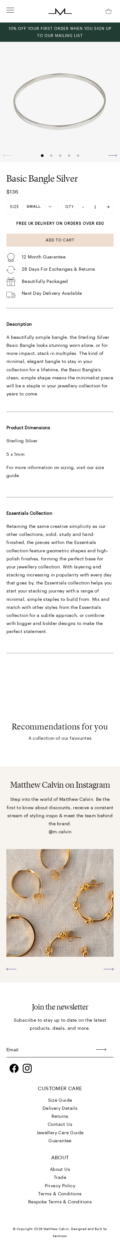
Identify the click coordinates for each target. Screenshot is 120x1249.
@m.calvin (60, 832)
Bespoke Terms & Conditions (60, 1202)
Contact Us (60, 1124)
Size (14, 207)
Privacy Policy (60, 1186)
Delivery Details (60, 1108)
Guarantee (60, 1141)
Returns (60, 1116)
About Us (60, 1169)
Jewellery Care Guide (60, 1133)
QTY (69, 207)
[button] (112, 155)
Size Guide (60, 1100)
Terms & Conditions (60, 1194)
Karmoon (60, 1236)
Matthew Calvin (56, 1229)
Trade (60, 1177)
